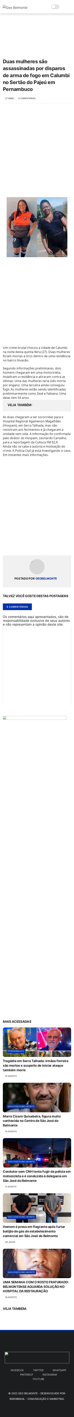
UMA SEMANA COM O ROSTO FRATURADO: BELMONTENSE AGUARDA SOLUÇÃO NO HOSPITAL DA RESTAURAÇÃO (36, 1286)
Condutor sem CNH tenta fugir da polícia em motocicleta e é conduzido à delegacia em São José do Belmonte (37, 1176)
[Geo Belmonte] (15, 8)
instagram (50, 1374)
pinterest (26, 1374)
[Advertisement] (37, 148)
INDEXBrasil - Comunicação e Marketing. (37, 1398)
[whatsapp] (21, 546)
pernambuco (16, 1051)
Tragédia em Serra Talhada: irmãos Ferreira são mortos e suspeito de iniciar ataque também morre (35, 1065)
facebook (17, 1370)
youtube (38, 1379)
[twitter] (13, 546)
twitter (38, 1370)
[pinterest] (29, 546)
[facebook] (6, 546)
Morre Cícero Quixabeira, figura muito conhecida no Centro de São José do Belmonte (32, 1120)
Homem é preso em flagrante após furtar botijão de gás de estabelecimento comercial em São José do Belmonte (34, 1231)
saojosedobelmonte (21, 1106)
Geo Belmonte (28, 1393)
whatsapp (59, 1370)
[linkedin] (36, 546)
